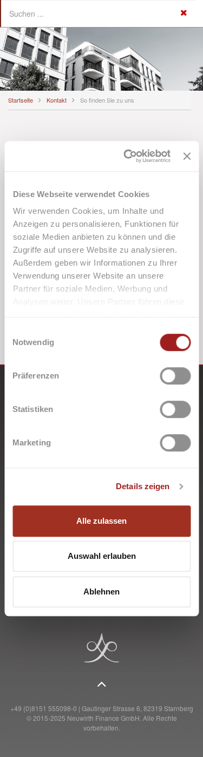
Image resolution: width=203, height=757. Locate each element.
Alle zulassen (101, 520)
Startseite (20, 100)
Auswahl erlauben (102, 555)
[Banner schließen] (187, 156)
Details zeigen (142, 486)
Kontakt (57, 100)
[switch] (175, 375)
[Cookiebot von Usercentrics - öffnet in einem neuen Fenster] (127, 156)
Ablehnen (101, 591)
